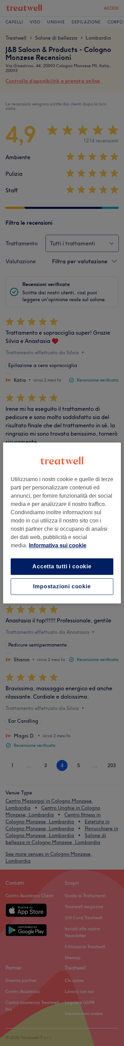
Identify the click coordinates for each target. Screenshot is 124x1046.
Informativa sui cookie (57, 545)
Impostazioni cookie (62, 586)
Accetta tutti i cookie (62, 566)
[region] (62, 523)
